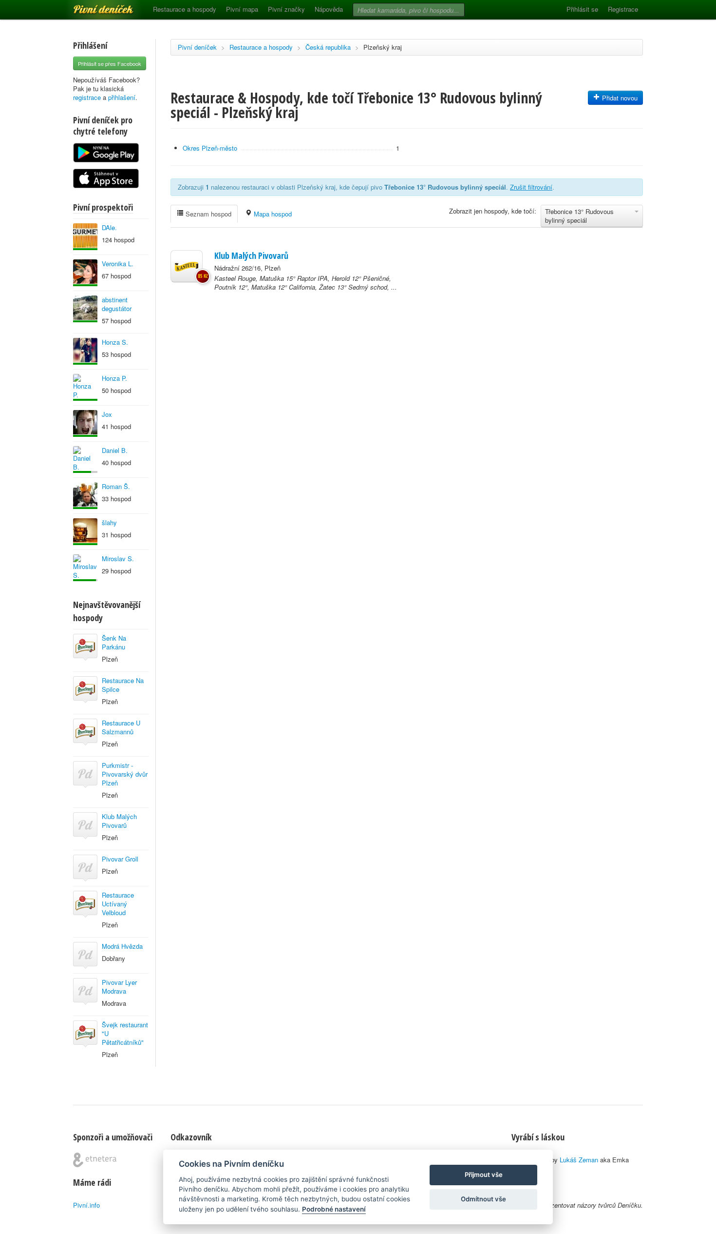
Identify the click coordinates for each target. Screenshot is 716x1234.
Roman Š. (116, 486)
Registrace (623, 9)
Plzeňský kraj (382, 47)
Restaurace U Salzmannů (121, 727)
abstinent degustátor (117, 304)
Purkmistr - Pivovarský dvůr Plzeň (125, 774)
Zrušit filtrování (531, 187)
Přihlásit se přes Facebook (109, 63)
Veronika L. (117, 263)
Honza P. (114, 378)
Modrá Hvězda (122, 946)
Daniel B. (115, 450)
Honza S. (115, 342)
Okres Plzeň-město (210, 148)
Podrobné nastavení (334, 1209)
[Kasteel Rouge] (186, 266)
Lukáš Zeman (579, 1159)
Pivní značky (286, 9)
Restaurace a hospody (184, 9)
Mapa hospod (272, 213)
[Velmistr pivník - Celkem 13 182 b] (85, 387)
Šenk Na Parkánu (114, 642)
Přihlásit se (582, 9)
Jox (107, 414)
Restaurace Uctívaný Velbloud (118, 903)
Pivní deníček (92, 6)
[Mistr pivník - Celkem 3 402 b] (85, 459)
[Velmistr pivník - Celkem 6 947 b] (85, 272)
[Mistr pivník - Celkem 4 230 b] (85, 567)
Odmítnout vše (483, 1199)
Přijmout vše (484, 1174)
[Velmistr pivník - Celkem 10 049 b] (85, 423)
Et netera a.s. (94, 1160)
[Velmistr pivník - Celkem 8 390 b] (85, 236)
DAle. (109, 227)
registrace (87, 97)
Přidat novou (619, 97)
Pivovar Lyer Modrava (119, 987)
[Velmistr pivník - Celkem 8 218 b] (85, 531)
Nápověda (329, 9)
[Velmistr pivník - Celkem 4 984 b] (85, 495)
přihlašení (121, 97)
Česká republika (328, 47)
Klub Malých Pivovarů (119, 821)
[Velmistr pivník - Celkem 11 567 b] (85, 351)
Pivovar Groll (120, 858)
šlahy (109, 522)
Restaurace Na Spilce (123, 685)
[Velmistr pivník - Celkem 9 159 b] (85, 308)
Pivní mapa (242, 9)
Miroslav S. (118, 558)
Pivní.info (86, 1205)
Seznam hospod (207, 213)
